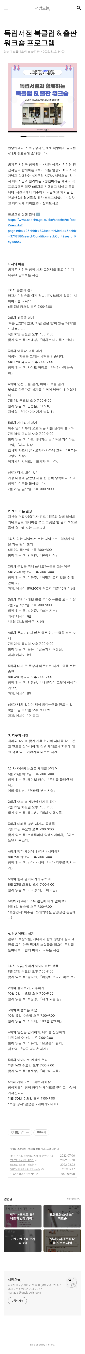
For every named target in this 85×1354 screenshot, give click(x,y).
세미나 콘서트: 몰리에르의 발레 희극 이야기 (29, 1155)
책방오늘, (15, 1280)
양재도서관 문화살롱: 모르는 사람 (25, 1169)
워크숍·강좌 (34, 1148)
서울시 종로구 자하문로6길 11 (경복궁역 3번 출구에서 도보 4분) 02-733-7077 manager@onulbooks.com (34, 1289)
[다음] (71, 100)
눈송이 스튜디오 (18, 1148)
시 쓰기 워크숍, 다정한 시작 (22, 1173)
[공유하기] (22, 1133)
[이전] (14, 100)
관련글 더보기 (74, 1198)
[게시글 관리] (27, 1133)
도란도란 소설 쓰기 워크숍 (22, 1160)
